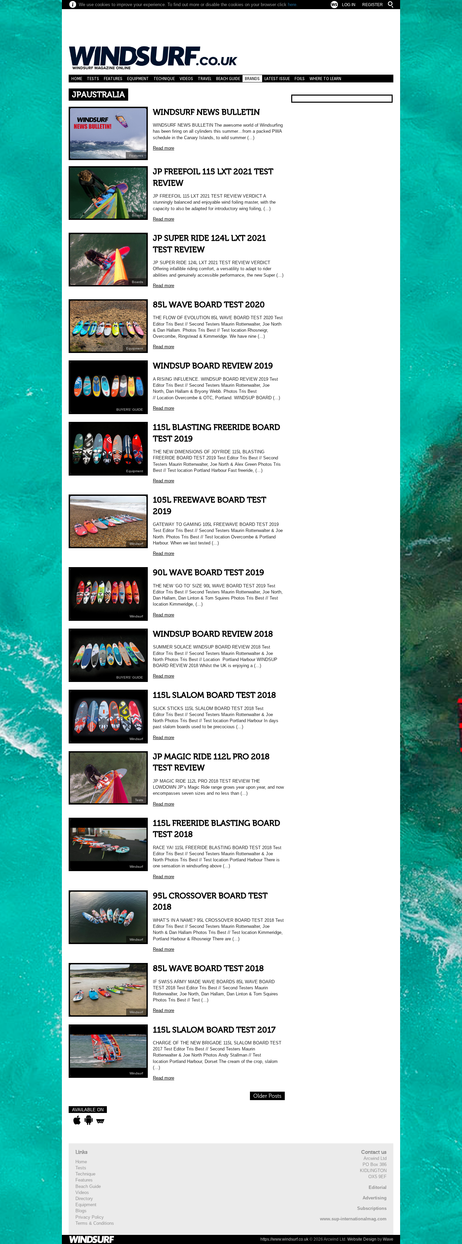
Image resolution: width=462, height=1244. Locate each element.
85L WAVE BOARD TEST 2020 (209, 304)
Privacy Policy (89, 1217)
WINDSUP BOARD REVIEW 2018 (213, 634)
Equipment (138, 78)
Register (372, 4)
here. (293, 4)
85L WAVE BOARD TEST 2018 (208, 968)
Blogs (81, 1210)
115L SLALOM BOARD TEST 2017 (214, 1030)
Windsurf (136, 543)
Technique (164, 78)
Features (113, 78)
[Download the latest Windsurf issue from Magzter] (100, 1120)
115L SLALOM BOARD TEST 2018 (214, 695)
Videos (186, 78)
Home (76, 78)
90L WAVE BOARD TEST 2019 (208, 572)
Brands (252, 78)
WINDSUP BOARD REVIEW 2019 (213, 366)
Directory (84, 1198)
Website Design (361, 1239)
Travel (204, 78)
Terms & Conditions (94, 1223)
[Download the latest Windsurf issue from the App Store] (77, 1120)
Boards (137, 215)
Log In (348, 4)
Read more (163, 148)
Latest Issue (277, 78)
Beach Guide (228, 78)
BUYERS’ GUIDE (129, 409)
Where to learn (325, 78)
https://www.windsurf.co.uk (284, 1239)
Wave (388, 1239)
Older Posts (267, 1096)
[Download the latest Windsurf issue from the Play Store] (88, 1120)
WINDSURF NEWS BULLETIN (206, 112)
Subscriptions (372, 1208)
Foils (300, 78)
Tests (93, 78)
